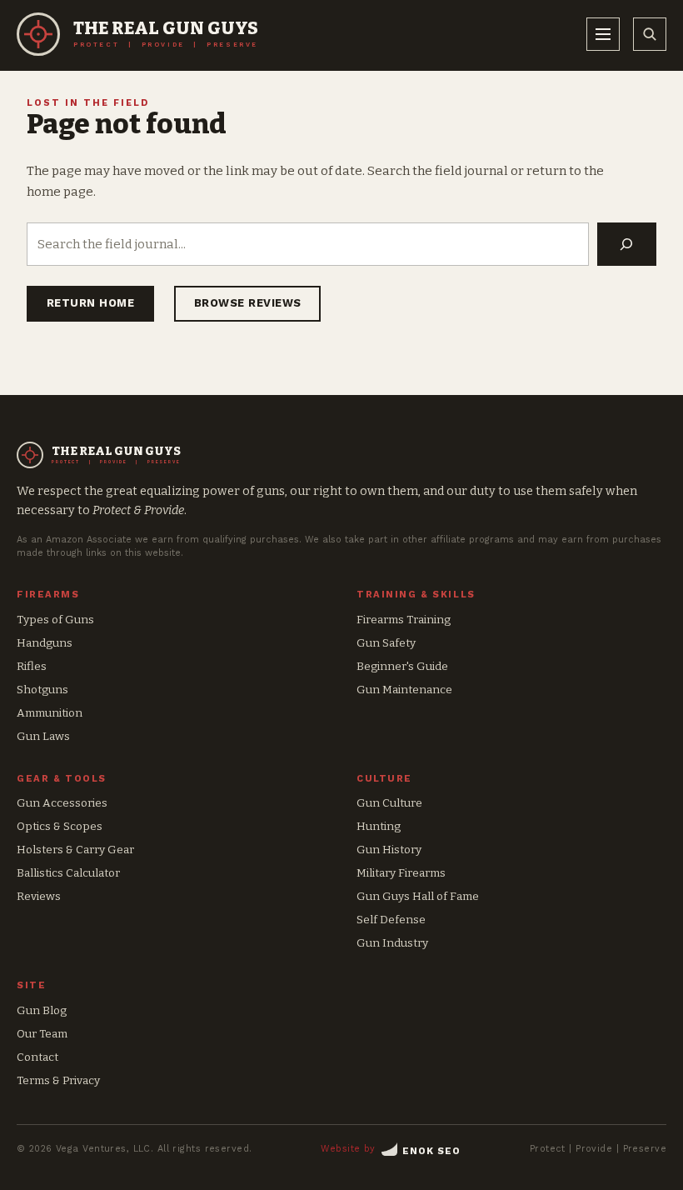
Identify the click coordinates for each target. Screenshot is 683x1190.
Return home (91, 303)
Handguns (44, 643)
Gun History (388, 849)
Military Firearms (401, 873)
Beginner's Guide (402, 666)
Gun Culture (389, 803)
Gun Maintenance (404, 689)
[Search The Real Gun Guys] (649, 34)
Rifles (32, 666)
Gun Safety (386, 643)
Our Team (42, 1034)
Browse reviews (248, 303)
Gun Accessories (62, 803)
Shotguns (42, 689)
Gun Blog (42, 1010)
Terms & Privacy (58, 1080)
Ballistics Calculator (68, 873)
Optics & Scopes (59, 826)
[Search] (626, 244)
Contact (37, 1057)
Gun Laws (43, 736)
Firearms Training (403, 619)
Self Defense (391, 919)
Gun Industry (392, 943)
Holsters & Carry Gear (75, 849)
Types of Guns (55, 619)
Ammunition (49, 713)
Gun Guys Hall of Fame (417, 896)
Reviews (39, 896)
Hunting (378, 826)
